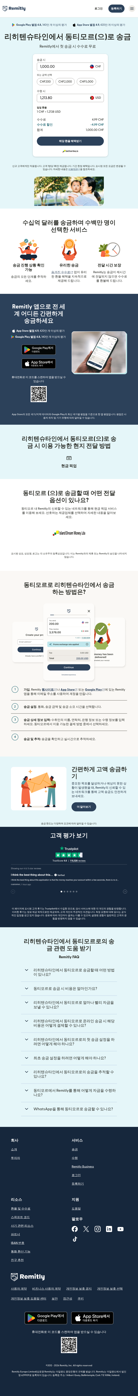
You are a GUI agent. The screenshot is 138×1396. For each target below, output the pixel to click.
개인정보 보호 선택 (110, 1288)
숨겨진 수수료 (62, 272)
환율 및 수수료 (20, 1208)
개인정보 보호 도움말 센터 (28, 1298)
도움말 (76, 1208)
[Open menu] (132, 8)
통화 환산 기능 (20, 1251)
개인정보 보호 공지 (79, 1288)
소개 (14, 1149)
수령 (75, 1158)
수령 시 (41, 91)
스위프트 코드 (20, 1217)
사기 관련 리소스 (22, 1225)
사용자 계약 (19, 1288)
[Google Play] (39, 350)
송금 (75, 1149)
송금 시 (41, 60)
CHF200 (45, 81)
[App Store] (39, 364)
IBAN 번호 (17, 1243)
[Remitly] (14, 8)
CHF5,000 (86, 81)
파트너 (15, 1234)
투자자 (15, 1158)
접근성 (67, 1298)
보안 (55, 1298)
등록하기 (116, 8)
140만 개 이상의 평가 (41, 25)
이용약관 (74, 169)
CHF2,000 (65, 81)
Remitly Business (83, 1166)
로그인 (99, 8)
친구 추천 (17, 1260)
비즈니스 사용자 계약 (46, 1288)
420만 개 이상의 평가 (101, 25)
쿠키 (81, 1298)
